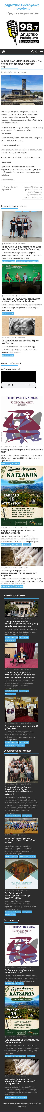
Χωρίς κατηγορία (8, 180)
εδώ (18, 369)
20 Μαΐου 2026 (11, 890)
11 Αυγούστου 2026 (9, 568)
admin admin (21, 244)
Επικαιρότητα (21, 261)
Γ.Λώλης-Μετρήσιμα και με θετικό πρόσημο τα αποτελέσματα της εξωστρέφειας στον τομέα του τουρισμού (32, 192)
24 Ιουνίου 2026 (8, 296)
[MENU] (41, 51)
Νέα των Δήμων (17, 544)
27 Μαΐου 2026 (11, 835)
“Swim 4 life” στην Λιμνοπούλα (9, 188)
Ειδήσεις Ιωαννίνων (8, 261)
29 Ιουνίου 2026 (8, 244)
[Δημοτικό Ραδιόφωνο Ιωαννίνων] (3, 51)
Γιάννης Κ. (23, 72)
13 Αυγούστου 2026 (9, 447)
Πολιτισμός (15, 463)
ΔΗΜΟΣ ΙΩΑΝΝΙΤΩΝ (11, 637)
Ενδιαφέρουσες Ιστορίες (13, 816)
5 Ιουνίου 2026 (8, 338)
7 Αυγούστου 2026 (12, 618)
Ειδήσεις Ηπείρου (6, 586)
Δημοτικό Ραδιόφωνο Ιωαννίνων (22, 7)
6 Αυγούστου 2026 (12, 669)
